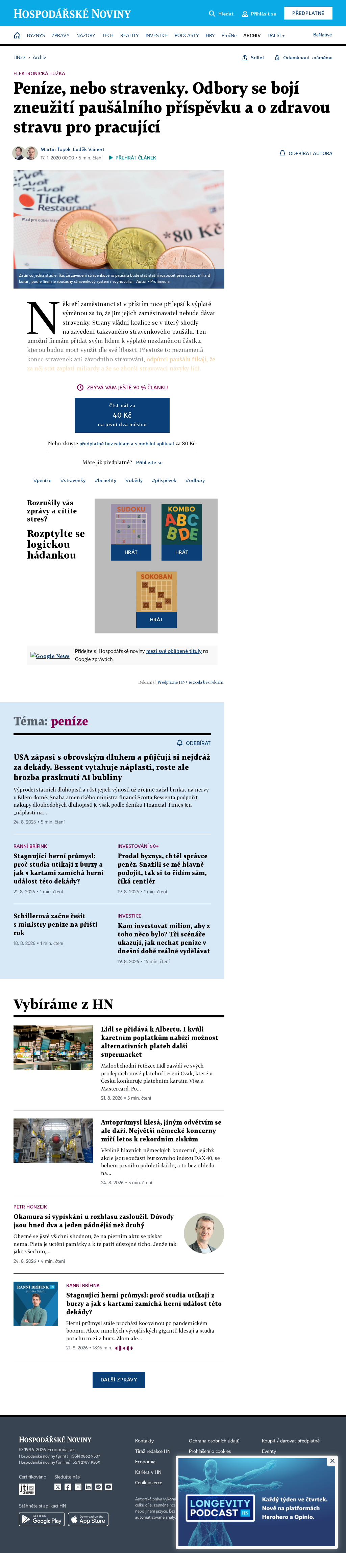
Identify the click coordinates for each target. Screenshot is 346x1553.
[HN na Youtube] (108, 1487)
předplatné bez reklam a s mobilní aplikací (126, 443)
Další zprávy (119, 1379)
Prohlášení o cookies (210, 1451)
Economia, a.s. (61, 1449)
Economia (145, 1462)
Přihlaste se (149, 462)
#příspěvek (164, 480)
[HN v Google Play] (42, 1519)
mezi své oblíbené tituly (174, 651)
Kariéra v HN (148, 1472)
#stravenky (73, 480)
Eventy (269, 1451)
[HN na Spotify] (98, 1487)
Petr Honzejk (30, 1206)
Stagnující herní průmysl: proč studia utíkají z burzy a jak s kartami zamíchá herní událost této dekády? (144, 1304)
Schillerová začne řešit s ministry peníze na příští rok (56, 925)
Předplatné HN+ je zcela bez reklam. (190, 682)
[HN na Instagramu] (78, 1487)
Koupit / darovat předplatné (291, 1441)
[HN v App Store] (88, 1519)
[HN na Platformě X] (57, 1487)
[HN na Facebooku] (68, 1487)
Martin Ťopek (56, 149)
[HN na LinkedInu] (88, 1487)
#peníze (42, 480)
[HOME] (17, 36)
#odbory (195, 480)
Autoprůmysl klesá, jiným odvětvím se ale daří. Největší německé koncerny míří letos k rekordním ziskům (161, 1131)
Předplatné (308, 13)
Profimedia (160, 282)
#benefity (105, 480)
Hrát (131, 552)
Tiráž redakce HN (153, 1451)
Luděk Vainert (88, 149)
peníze (69, 721)
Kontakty (144, 1441)
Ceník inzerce (148, 1483)
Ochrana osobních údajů (214, 1441)
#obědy (134, 480)
